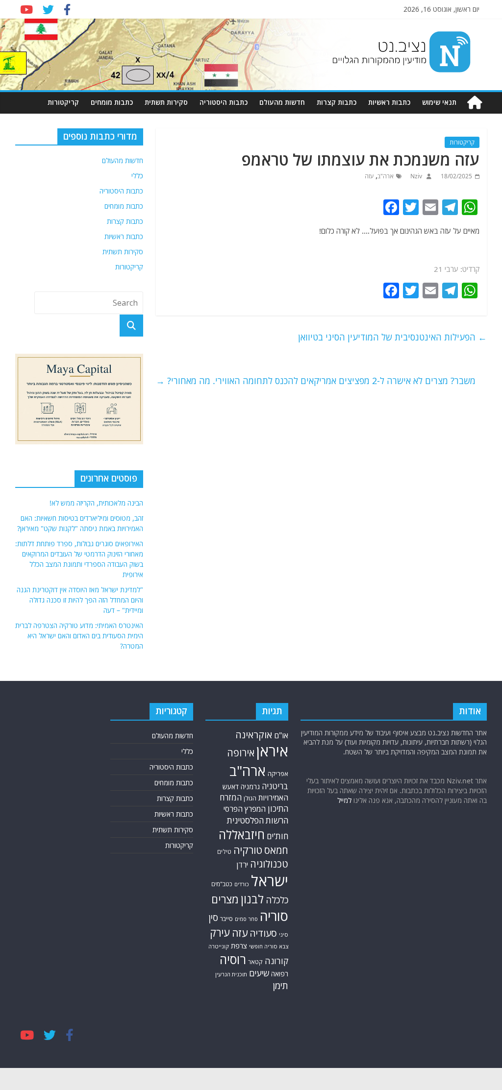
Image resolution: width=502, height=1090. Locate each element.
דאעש (231, 786)
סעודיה (263, 933)
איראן (272, 751)
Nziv (415, 176)
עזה (369, 176)
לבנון (252, 899)
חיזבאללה (242, 834)
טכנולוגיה (269, 864)
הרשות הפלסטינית (257, 820)
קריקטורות (63, 102)
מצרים (225, 899)
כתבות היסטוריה (224, 102)
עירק (220, 932)
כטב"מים (221, 884)
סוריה (274, 916)
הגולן (250, 798)
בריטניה (275, 786)
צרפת (239, 945)
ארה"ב (385, 176)
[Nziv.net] (474, 102)
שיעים (259, 973)
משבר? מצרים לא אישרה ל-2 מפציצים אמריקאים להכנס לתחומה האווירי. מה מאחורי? (316, 381)
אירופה (240, 752)
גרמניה (250, 786)
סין (213, 917)
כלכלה (277, 900)
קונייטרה (218, 946)
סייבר (226, 918)
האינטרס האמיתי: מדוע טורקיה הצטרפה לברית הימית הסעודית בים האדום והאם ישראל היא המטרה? (79, 636)
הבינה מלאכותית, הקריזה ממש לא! (96, 503)
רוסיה (233, 959)
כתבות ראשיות (389, 102)
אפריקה (278, 773)
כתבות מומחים (112, 102)
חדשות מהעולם (282, 102)
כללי (137, 175)
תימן (280, 985)
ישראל (269, 881)
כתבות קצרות (336, 102)
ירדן (242, 864)
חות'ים (277, 836)
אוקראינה (253, 734)
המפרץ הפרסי (245, 808)
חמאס (276, 850)
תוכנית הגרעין (231, 974)
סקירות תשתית (166, 102)
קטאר (255, 962)
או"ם (281, 735)
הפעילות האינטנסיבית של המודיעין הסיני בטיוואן (392, 337)
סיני (283, 934)
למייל (344, 800)
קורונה (276, 961)
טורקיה (247, 850)
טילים (224, 852)
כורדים (241, 884)
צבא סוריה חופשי (268, 946)
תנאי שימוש (439, 102)
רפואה (279, 973)
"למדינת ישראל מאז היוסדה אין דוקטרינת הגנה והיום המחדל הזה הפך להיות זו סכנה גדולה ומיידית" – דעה (80, 600)
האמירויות (273, 797)
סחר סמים (246, 919)
